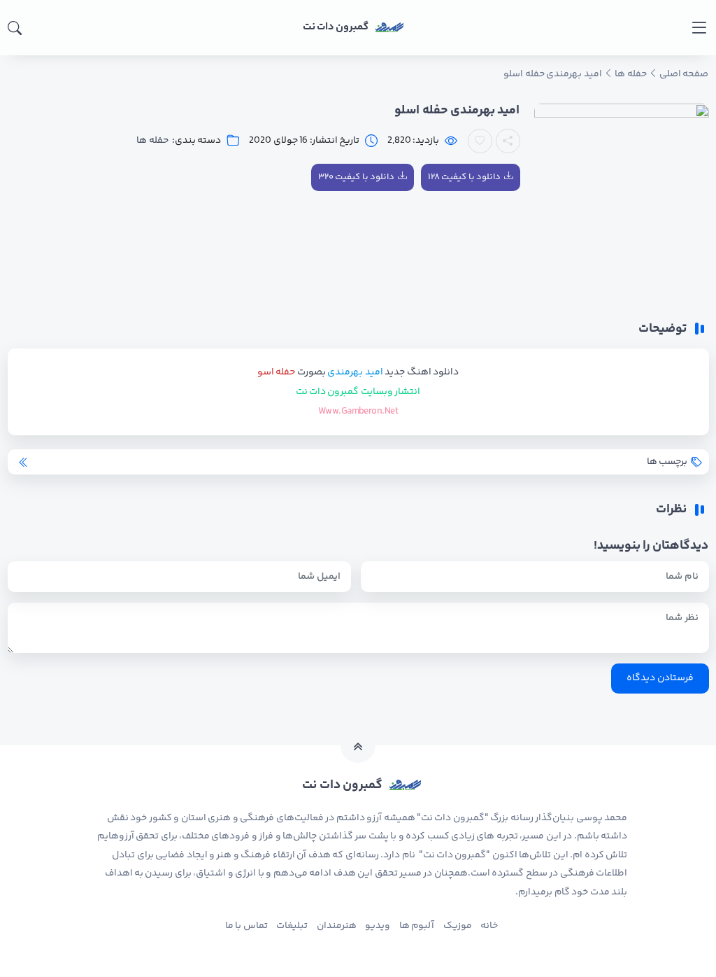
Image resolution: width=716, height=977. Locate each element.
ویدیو (377, 926)
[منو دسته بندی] (699, 27)
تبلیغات (292, 926)
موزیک (457, 926)
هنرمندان (337, 926)
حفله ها (152, 141)
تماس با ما (246, 926)
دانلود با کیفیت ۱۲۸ (464, 177)
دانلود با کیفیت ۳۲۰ (356, 177)
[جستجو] (15, 28)
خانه (489, 926)
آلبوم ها (416, 926)
